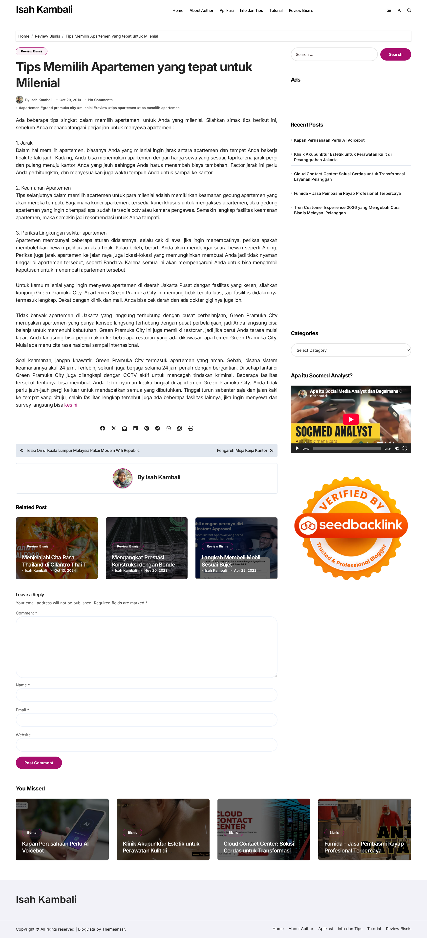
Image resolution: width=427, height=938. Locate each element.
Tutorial (275, 10)
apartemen (30, 108)
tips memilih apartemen (159, 108)
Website (23, 734)
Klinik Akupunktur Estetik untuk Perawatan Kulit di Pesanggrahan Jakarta (343, 157)
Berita (31, 832)
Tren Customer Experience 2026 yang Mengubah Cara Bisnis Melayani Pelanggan (347, 210)
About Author (201, 10)
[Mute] (396, 448)
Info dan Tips (251, 10)
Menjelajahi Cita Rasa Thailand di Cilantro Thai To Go (55, 564)
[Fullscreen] (404, 448)
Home (177, 10)
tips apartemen (123, 108)
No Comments (100, 100)
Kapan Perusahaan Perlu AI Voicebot (329, 140)
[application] (351, 419)
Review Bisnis (301, 10)
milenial (86, 108)
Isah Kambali (44, 9)
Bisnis (132, 832)
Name (23, 684)
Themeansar (113, 929)
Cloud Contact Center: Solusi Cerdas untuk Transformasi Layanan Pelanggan (349, 176)
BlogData (86, 929)
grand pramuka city (59, 108)
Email (22, 709)
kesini (70, 405)
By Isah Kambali (38, 100)
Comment (26, 613)
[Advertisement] (349, 97)
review (101, 108)
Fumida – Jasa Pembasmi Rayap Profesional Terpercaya (347, 193)
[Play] (297, 448)
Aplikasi (227, 10)
